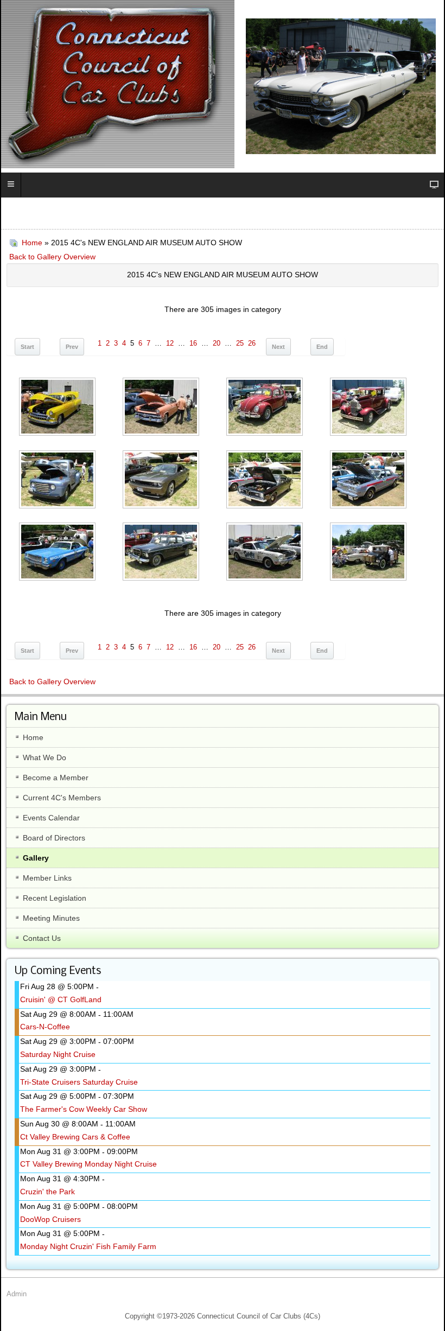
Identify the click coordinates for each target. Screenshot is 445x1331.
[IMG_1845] (369, 480)
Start (27, 346)
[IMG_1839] (369, 553)
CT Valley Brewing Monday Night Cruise (88, 1164)
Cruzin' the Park (47, 1191)
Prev (72, 346)
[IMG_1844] (58, 553)
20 (216, 343)
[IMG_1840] (265, 553)
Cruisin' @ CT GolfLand (60, 999)
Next (278, 346)
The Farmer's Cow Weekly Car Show (83, 1109)
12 (170, 343)
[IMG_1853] (58, 408)
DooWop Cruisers (50, 1219)
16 (193, 343)
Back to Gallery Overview (52, 256)
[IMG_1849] (58, 480)
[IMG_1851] (265, 408)
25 (240, 343)
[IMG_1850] (369, 408)
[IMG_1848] (162, 480)
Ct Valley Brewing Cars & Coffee (75, 1136)
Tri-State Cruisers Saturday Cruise (79, 1082)
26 (252, 343)
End (322, 346)
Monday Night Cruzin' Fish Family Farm (88, 1246)
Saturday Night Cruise (58, 1054)
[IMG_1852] (162, 408)
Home (32, 242)
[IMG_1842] (162, 553)
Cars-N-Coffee (45, 1026)
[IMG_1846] (265, 480)
